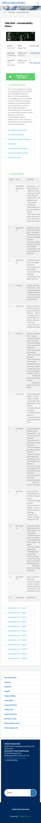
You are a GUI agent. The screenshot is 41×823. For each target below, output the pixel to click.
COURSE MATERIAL (17, 135)
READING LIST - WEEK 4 (18, 622)
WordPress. (27, 816)
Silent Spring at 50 (11, 728)
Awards (7, 691)
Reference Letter (10, 719)
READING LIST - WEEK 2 (18, 613)
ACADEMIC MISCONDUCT (19, 149)
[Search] (33, 792)
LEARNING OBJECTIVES (18, 130)
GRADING (13, 144)
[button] (20, 85)
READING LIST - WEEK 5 (18, 626)
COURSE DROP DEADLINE (19, 153)
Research (7, 687)
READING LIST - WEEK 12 (19, 658)
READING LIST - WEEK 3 (18, 617)
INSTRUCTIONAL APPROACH (20, 139)
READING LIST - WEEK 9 (18, 645)
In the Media (8, 700)
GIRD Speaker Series (11, 723)
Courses (7, 682)
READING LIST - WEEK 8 (18, 640)
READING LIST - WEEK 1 (18, 608)
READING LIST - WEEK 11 (19, 654)
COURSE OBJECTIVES (18, 85)
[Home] (5, 12)
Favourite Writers (10, 705)
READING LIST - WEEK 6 (18, 631)
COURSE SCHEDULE (17, 174)
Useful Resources (10, 714)
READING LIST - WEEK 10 (19, 649)
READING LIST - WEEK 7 (18, 636)
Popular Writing (10, 696)
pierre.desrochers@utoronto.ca (15, 758)
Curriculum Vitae (10, 678)
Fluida (20, 816)
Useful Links (8, 710)
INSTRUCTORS (15, 158)
